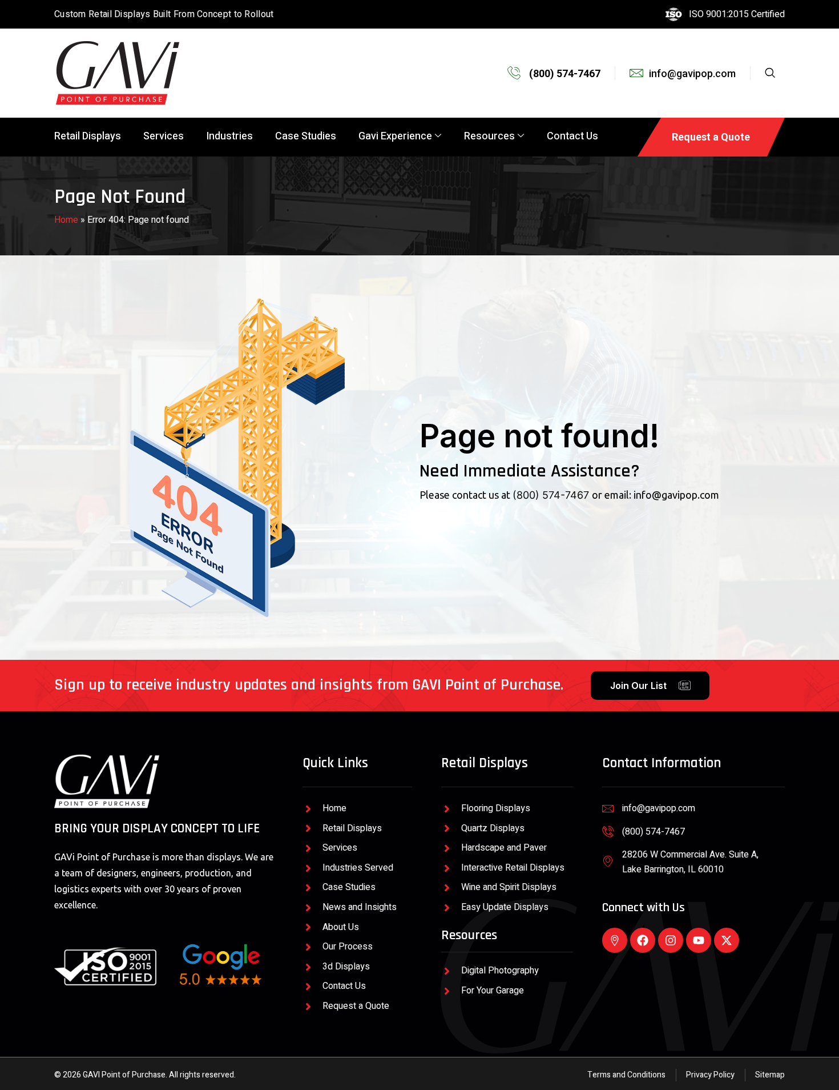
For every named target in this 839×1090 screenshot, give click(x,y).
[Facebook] (642, 940)
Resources (489, 136)
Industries (229, 136)
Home (66, 220)
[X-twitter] (726, 940)
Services (163, 136)
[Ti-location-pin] (614, 940)
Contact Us (572, 136)
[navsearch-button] (777, 73)
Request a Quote (711, 137)
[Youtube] (698, 940)
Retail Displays (87, 136)
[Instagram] (670, 940)
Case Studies (305, 136)
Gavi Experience (395, 136)
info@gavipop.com (676, 494)
